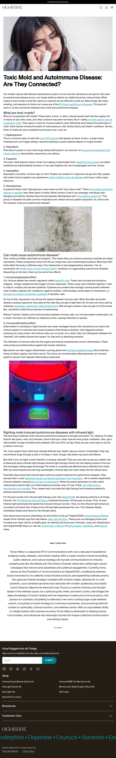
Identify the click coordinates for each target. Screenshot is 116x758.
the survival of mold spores (45, 481)
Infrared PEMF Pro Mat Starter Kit (74, 681)
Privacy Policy (28, 751)
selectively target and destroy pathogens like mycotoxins (54, 478)
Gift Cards (64, 692)
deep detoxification (58, 519)
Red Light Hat (8, 692)
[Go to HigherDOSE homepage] (12, 7)
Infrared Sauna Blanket (97, 515)
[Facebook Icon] (4, 669)
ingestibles (88, 526)
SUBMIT (49, 660)
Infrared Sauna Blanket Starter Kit (18, 681)
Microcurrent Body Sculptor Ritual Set (76, 686)
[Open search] (100, 7)
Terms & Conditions (10, 751)
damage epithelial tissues (80, 350)
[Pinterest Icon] (17, 669)
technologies (74, 526)
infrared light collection (53, 526)
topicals (103, 526)
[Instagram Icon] (10, 669)
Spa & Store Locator (11, 697)
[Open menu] (112, 7)
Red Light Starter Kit (11, 686)
